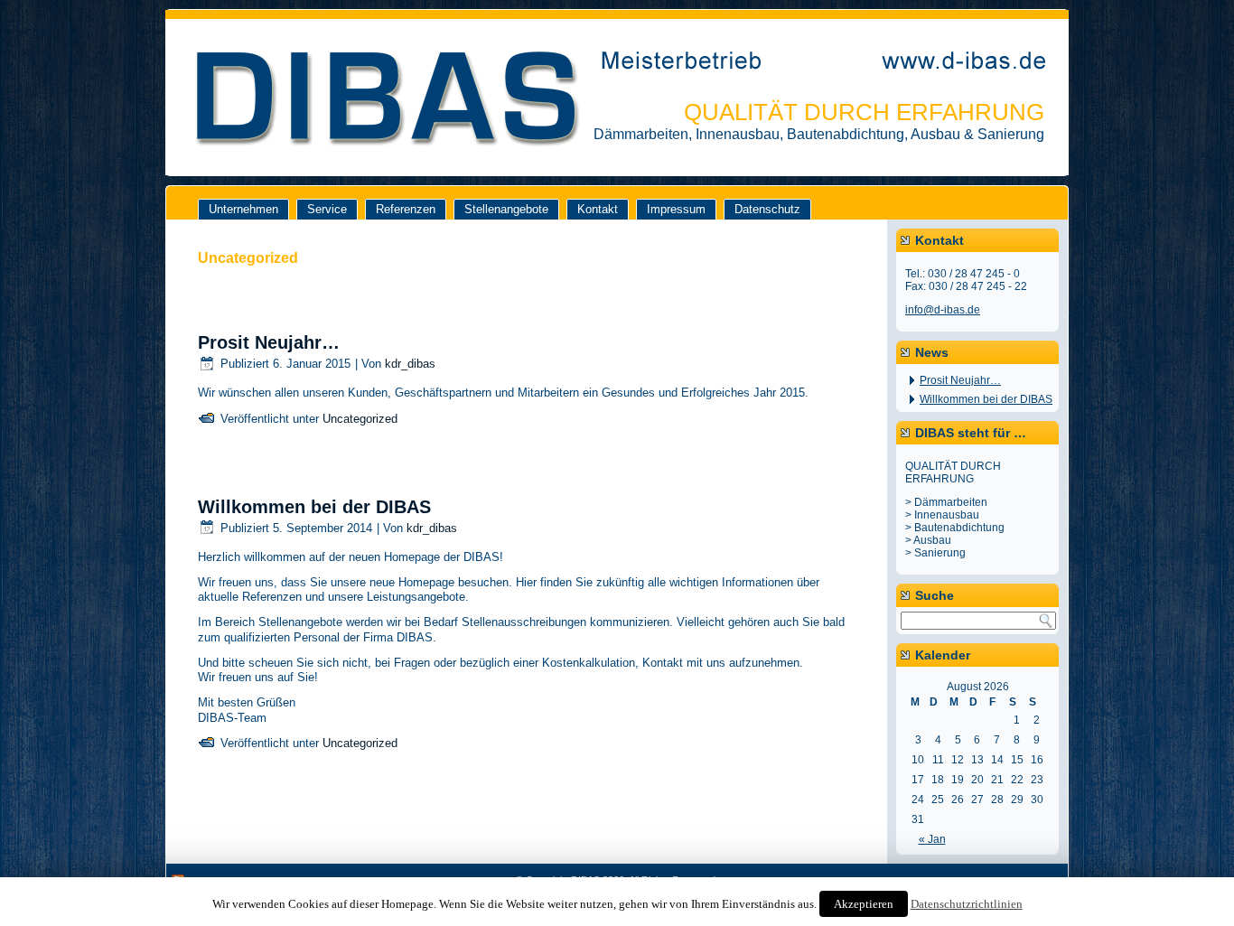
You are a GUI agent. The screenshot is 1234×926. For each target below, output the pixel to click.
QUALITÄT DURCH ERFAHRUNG (864, 112)
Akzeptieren (863, 904)
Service (327, 209)
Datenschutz (767, 209)
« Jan (932, 839)
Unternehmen (243, 209)
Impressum (676, 209)
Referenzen (405, 209)
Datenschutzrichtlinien (967, 904)
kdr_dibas (410, 363)
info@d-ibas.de (942, 310)
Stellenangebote (506, 209)
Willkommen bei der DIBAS (314, 507)
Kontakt (597, 209)
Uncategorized (360, 419)
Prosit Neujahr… (269, 342)
